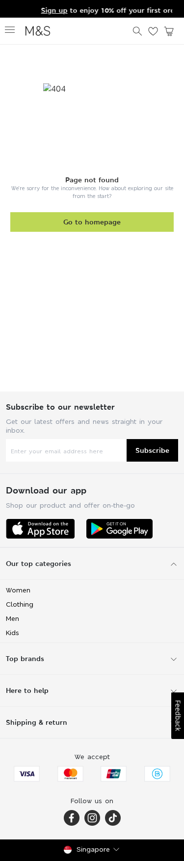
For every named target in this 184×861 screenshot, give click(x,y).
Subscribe (152, 450)
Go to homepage (92, 221)
